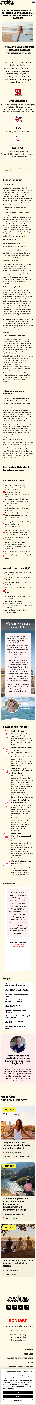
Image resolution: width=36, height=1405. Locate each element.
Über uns (28, 1354)
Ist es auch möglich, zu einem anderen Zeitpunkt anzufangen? (16, 984)
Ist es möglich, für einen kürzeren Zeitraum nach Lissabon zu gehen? (17, 990)
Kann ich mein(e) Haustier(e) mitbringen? (15, 1022)
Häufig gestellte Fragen (20, 1358)
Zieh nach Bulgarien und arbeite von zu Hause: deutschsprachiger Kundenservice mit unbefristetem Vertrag (15, 1204)
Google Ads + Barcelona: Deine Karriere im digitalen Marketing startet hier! (17, 1145)
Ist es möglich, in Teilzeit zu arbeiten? (15, 1027)
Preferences (18, 1400)
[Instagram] (21, 1307)
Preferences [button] (11, 1388)
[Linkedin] (15, 1307)
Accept (18, 1392)
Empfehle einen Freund (21, 1367)
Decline (18, 1396)
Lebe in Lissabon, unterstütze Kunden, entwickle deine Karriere (18, 1263)
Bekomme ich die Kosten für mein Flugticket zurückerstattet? (17, 1000)
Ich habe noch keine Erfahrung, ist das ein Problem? (17, 1016)
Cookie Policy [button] (28, 1384)
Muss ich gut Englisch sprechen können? (16, 995)
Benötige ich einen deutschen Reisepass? (16, 1011)
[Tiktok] (27, 1307)
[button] (34, 2)
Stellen (29, 1350)
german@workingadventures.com (18, 1326)
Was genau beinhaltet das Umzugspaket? (14, 1006)
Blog (30, 1362)
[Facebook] (9, 1307)
